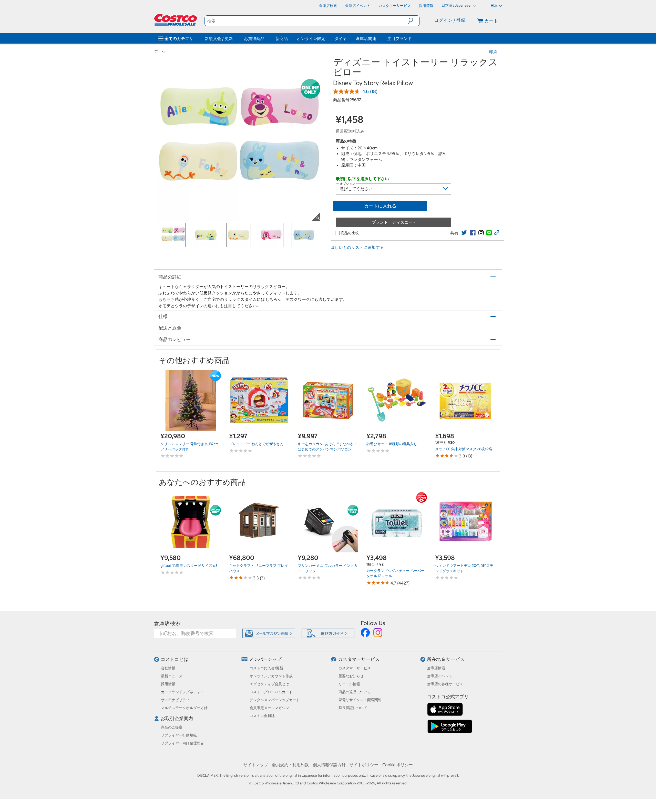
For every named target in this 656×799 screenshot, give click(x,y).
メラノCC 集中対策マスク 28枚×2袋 (463, 449)
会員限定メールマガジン (269, 707)
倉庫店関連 (366, 38)
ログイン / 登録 (450, 20)
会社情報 (168, 668)
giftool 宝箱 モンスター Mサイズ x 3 (188, 565)
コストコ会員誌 (262, 715)
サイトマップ (255, 764)
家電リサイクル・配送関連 (360, 700)
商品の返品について (355, 692)
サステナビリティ (175, 700)
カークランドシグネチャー (182, 692)
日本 (494, 5)
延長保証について (353, 707)
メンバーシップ (265, 659)
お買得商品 (254, 38)
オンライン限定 (311, 38)
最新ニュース (171, 676)
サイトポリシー (364, 764)
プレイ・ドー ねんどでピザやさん (256, 444)
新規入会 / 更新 (219, 38)
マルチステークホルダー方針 (184, 707)
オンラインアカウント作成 (271, 676)
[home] (176, 19)
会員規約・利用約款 (290, 764)
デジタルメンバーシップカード (275, 700)
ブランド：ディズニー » (394, 222)
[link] (464, 232)
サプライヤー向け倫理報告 (182, 743)
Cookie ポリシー (397, 764)
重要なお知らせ (351, 676)
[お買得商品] (265, 38)
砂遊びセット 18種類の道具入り (391, 444)
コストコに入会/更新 (266, 668)
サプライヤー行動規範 (179, 735)
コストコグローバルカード (271, 692)
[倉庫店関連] (377, 38)
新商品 (281, 38)
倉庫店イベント (439, 676)
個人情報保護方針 (329, 764)
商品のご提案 (171, 727)
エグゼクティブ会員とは (269, 684)
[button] (413, 21)
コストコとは (174, 659)
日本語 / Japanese (456, 5)
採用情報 (168, 684)
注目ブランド (399, 38)
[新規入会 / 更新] (234, 38)
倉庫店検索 (167, 623)
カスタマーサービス (359, 659)
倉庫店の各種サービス (445, 684)
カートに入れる (380, 206)
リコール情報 (349, 684)
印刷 (493, 51)
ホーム (159, 51)
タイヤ (340, 38)
